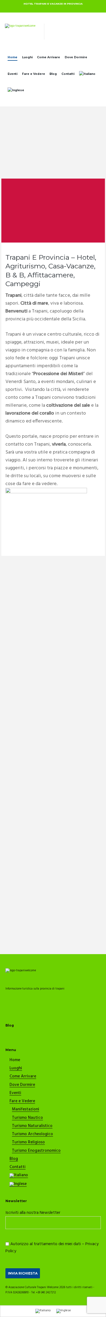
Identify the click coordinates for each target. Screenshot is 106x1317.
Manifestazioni (25, 1109)
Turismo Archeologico (32, 1134)
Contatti (67, 74)
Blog (53, 74)
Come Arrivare (48, 57)
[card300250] (46, 490)
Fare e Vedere (33, 74)
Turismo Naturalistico (32, 1126)
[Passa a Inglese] (16, 91)
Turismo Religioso (28, 1142)
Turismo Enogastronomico (36, 1151)
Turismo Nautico (27, 1118)
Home (12, 57)
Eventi (12, 74)
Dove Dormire (76, 57)
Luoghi (27, 57)
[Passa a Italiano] (43, 1311)
